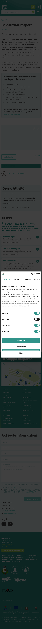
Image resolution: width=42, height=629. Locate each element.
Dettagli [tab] (17, 279)
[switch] (37, 319)
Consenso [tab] (6, 279)
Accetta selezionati (21, 347)
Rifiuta (21, 353)
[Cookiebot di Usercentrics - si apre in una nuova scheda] (31, 274)
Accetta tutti (21, 340)
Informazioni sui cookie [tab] (32, 279)
